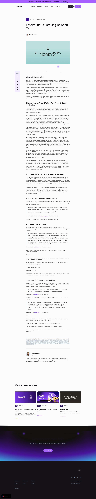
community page (44, 216)
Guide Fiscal (25, 481)
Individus (16, 483)
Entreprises (46, 6)
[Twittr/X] (17, 79)
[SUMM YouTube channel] (74, 477)
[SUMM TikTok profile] (80, 477)
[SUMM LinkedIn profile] (77, 477)
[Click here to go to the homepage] (18, 6)
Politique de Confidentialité (76, 480)
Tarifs (51, 6)
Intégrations (32, 6)
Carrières (32, 483)
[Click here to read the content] (17, 84)
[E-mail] (17, 90)
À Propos (32, 481)
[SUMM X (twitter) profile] (71, 477)
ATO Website (37, 247)
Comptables (39, 6)
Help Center (25, 485)
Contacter (33, 485)
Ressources (57, 6)
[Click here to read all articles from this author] (48, 357)
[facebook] (17, 76)
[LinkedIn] (17, 81)
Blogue (24, 483)
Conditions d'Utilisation (75, 483)
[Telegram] (17, 87)
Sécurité (72, 485)
